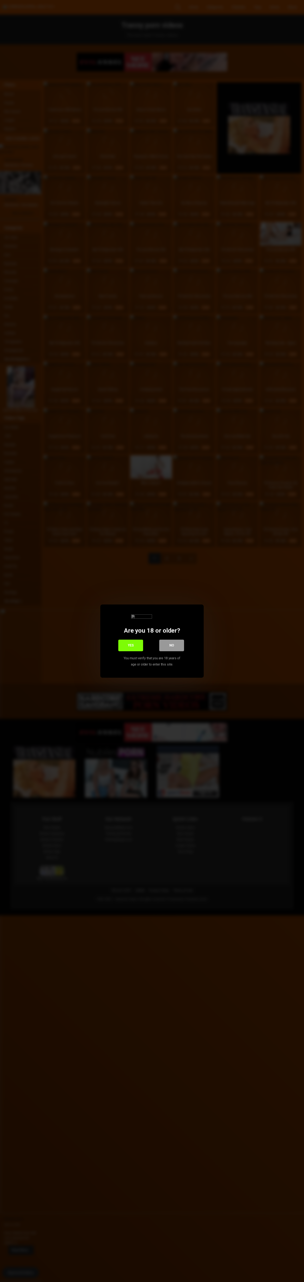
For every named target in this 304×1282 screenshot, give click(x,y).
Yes (131, 645)
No (171, 645)
